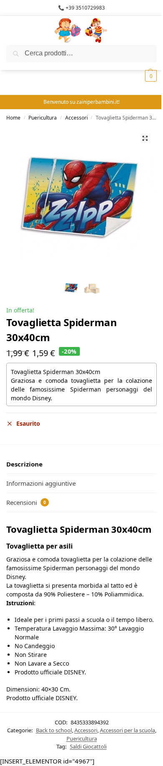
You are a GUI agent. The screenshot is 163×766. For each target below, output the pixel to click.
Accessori (76, 117)
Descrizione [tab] (24, 464)
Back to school (54, 730)
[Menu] (18, 30)
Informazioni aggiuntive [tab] (41, 483)
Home (13, 117)
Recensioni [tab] (26, 502)
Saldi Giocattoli (88, 746)
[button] (145, 138)
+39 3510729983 (85, 7)
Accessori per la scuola (127, 730)
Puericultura (42, 117)
